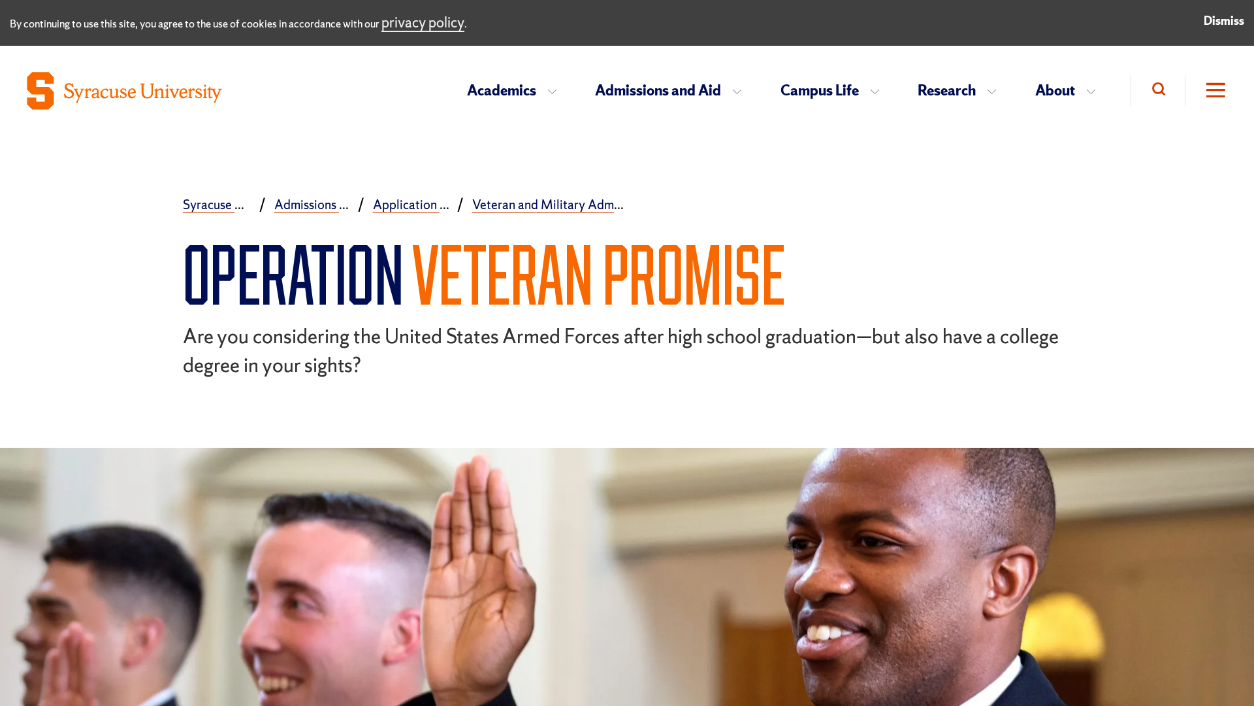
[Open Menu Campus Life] (878, 91)
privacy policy (422, 22)
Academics (501, 90)
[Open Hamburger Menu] (1206, 90)
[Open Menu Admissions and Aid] (741, 91)
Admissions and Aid (658, 90)
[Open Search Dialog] (1158, 90)
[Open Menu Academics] (556, 91)
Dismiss (1224, 20)
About (1055, 90)
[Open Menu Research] (995, 91)
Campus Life (819, 90)
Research (947, 90)
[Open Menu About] (1095, 91)
